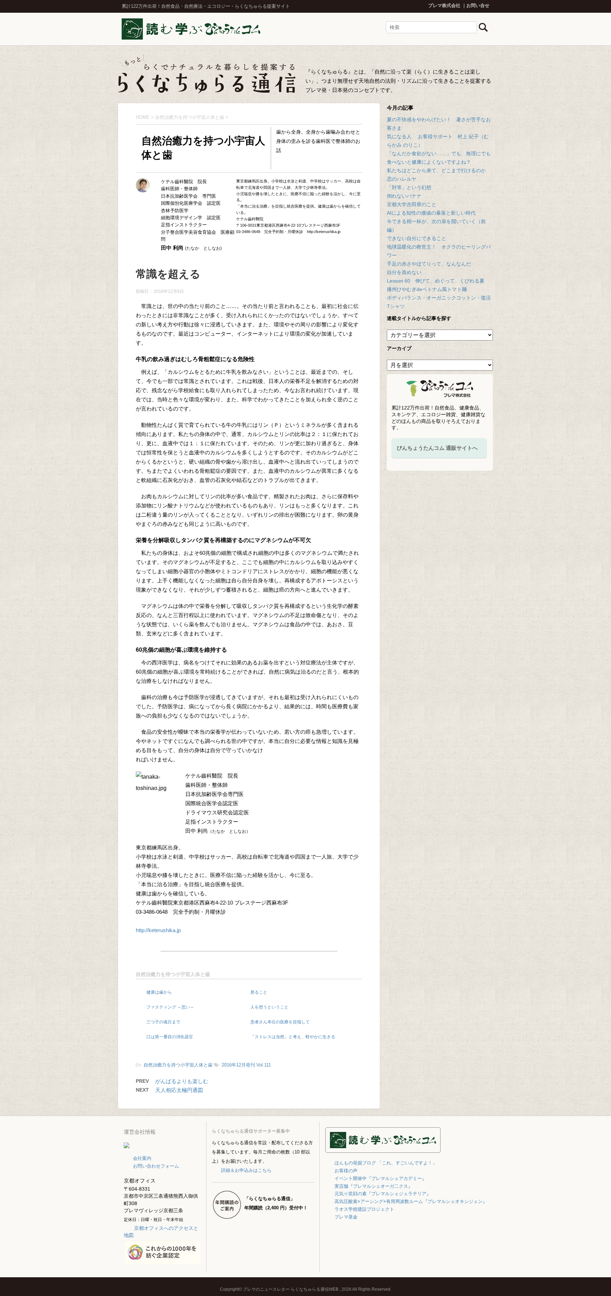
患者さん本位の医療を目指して (280, 1021)
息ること (258, 992)
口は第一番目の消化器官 (169, 1036)
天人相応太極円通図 (179, 1090)
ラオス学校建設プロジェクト (364, 1209)
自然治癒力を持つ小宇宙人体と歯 (173, 974)
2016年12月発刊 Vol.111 (246, 1065)
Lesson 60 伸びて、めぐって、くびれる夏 (435, 281)
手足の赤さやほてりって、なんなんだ (429, 264)
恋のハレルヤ (402, 179)
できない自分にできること (416, 238)
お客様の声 (345, 1170)
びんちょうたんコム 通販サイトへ (437, 448)
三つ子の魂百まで (163, 1021)
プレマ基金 (345, 1217)
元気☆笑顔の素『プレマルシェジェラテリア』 (382, 1193)
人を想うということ (269, 1007)
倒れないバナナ (404, 196)
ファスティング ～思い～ (170, 1007)
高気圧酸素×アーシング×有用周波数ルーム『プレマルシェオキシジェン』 (410, 1201)
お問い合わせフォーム (156, 1166)
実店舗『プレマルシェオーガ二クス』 (373, 1186)
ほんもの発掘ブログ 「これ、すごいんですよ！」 (385, 1163)
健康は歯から (159, 992)
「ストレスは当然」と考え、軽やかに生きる (292, 1036)
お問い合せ (477, 5)
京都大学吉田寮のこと (411, 204)
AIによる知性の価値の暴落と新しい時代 (431, 213)
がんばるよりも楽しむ (181, 1081)
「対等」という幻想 (409, 187)
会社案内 (142, 1158)
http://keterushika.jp (158, 930)
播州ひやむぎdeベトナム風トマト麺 (427, 289)
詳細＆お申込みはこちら (246, 1170)
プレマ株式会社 (444, 5)
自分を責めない (404, 272)
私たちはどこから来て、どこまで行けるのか (436, 170)
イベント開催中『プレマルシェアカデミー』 (380, 1178)
